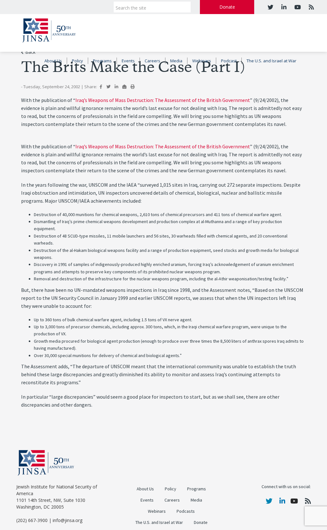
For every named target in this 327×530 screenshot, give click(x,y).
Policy (77, 61)
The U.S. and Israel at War (271, 61)
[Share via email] (124, 87)
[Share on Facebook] (101, 87)
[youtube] (297, 7)
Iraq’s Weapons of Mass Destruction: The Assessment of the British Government (162, 100)
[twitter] (270, 7)
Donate (227, 7)
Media (176, 61)
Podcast (229, 61)
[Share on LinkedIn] (116, 87)
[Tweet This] (108, 87)
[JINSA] (49, 29)
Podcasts (186, 511)
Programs (102, 61)
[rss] (310, 7)
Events (128, 61)
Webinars (201, 61)
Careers (152, 61)
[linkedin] (283, 7)
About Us (53, 61)
